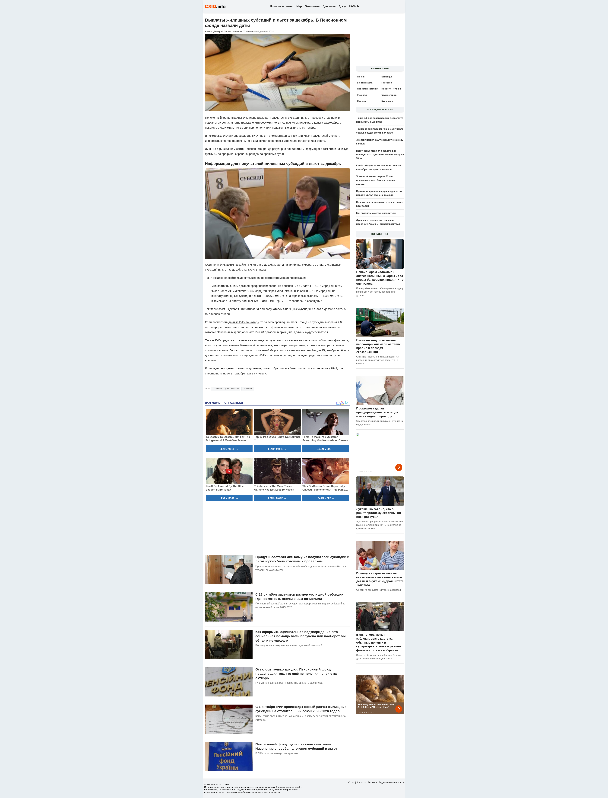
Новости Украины (281, 6)
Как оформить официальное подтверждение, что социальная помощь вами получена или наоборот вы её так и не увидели (300, 636)
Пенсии (361, 76)
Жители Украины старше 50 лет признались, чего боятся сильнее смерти (375, 180)
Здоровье (329, 6)
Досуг (342, 6)
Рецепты (362, 95)
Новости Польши (391, 88)
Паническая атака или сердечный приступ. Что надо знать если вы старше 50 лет (380, 154)
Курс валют (388, 101)
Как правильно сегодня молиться (376, 213)
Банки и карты (365, 82)
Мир (299, 6)
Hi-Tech (354, 6)
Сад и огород (388, 95)
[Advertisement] (277, 527)
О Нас (351, 782)
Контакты (361, 782)
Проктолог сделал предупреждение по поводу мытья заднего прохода (377, 412)
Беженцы (386, 76)
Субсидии (247, 388)
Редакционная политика (391, 782)
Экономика (312, 6)
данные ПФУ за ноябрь (243, 322)
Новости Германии (367, 88)
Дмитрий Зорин (222, 31)
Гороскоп (386, 82)
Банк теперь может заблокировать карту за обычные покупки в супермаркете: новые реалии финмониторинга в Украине (378, 642)
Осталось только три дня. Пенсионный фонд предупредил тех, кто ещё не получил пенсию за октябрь (296, 673)
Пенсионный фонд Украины (225, 388)
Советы (361, 101)
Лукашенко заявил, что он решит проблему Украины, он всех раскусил (378, 512)
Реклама (372, 782)
